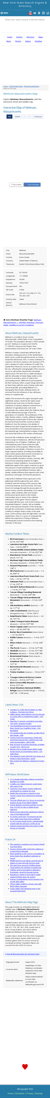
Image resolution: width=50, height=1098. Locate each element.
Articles (19, 37)
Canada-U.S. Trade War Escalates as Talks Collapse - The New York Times (26, 711)
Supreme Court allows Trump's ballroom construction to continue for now (25, 789)
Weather (38, 41)
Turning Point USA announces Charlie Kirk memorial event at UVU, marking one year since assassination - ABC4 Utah (26, 739)
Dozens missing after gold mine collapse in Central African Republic (26, 850)
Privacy (30, 1093)
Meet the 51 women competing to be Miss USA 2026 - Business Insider (26, 722)
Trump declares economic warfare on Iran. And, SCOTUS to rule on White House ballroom (26, 807)
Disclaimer (20, 1093)
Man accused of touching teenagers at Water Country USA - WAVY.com (27, 745)
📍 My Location (16, 185)
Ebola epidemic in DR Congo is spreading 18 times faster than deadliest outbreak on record (27, 856)
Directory (30, 37)
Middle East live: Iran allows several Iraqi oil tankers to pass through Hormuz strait (26, 862)
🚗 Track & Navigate (32, 185)
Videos (28, 41)
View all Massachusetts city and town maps (23, 954)
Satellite (17, 117)
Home (9, 37)
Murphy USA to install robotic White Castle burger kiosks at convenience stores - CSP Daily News (26, 751)
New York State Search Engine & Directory (25, 4)
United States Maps (16, 86)
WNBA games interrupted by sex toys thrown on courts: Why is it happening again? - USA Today (27, 716)
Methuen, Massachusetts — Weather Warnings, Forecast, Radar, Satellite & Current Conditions (23, 322)
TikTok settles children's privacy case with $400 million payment (25, 885)
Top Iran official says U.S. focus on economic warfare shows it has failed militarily (27, 801)
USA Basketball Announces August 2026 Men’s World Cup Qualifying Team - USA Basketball (25, 728)
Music (8, 41)
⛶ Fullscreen (37, 117)
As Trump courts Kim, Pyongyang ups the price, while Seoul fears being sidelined (26, 817)
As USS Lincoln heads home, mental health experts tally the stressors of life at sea (26, 822)
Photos (18, 41)
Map (9, 117)
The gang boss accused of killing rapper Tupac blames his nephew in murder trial (25, 866)
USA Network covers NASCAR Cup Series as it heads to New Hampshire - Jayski (27, 757)
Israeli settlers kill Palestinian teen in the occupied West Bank (25, 889)
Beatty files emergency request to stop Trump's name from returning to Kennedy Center (26, 795)
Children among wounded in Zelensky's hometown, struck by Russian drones (25, 871)
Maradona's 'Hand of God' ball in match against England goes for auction (25, 875)
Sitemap (38, 1093)
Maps (40, 37)
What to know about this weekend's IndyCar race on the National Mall (27, 813)
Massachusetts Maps (31, 86)
